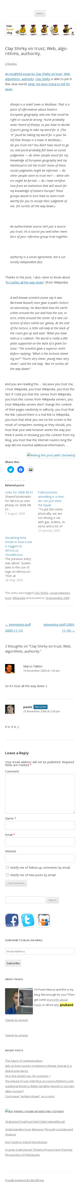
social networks (60, 593)
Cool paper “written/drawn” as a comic (30, 1096)
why (63, 1005)
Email (10, 835)
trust (8, 598)
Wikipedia (18, 598)
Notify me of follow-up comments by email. (40, 868)
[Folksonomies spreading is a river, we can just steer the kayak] (54, 511)
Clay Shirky (42, 79)
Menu (40, 13)
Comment (12, 771)
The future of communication (23, 1061)
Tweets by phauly (16, 1020)
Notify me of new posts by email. (33, 875)
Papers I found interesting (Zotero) (39, 1111)
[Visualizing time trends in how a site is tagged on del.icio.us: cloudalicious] (21, 559)
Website (10, 851)
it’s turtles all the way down (25, 282)
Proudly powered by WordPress (24, 1180)
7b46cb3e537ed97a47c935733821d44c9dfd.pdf (35, 1122)
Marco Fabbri (32, 666)
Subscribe (13, 963)
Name (10, 818)
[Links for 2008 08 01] (21, 503)
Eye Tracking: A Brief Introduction (26, 1142)
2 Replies (11, 64)
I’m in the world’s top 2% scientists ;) (27, 1076)
